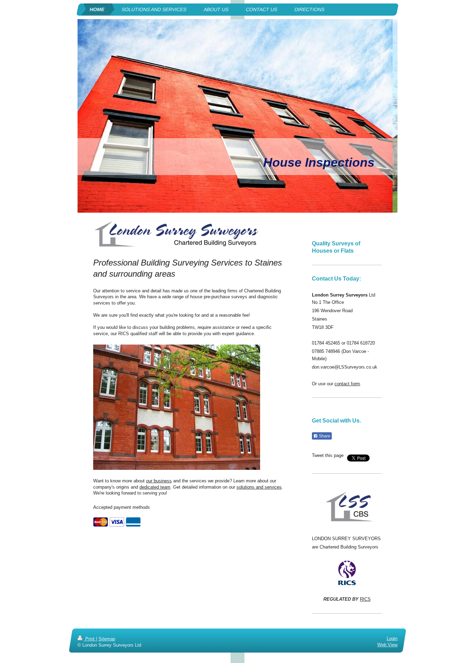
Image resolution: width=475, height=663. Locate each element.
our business (159, 480)
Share (324, 436)
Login (392, 638)
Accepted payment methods (121, 507)
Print (90, 638)
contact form (347, 383)
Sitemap (106, 638)
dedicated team (154, 487)
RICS (365, 599)
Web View (387, 644)
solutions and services (259, 487)
